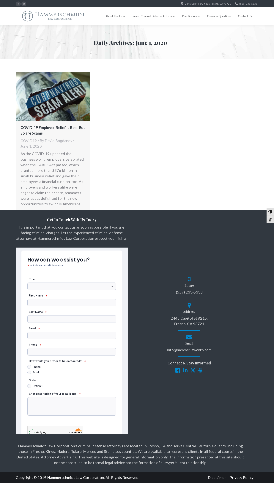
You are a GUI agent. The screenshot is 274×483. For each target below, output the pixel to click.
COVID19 (29, 140)
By (56, 140)
